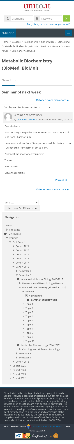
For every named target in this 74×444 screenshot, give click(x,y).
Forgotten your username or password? (48, 24)
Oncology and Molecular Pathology (41, 349)
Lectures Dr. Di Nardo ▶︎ (22, 208)
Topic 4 (29, 316)
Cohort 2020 (22, 250)
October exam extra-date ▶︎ (52, 100)
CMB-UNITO (8, 33)
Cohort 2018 (22, 258)
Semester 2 (25, 275)
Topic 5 (29, 320)
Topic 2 (29, 308)
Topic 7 (29, 328)
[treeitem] (37, 302)
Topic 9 (29, 337)
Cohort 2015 (22, 361)
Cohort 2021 (22, 246)
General (30, 291)
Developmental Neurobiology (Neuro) (42, 283)
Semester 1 (25, 270)
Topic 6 (29, 324)
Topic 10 (30, 341)
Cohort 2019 (22, 254)
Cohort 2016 (22, 266)
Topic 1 (29, 304)
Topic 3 (29, 312)
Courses (13, 237)
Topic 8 (29, 332)
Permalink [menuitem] (61, 180)
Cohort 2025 (19, 365)
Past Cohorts (19, 242)
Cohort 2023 (19, 374)
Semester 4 (25, 357)
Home (9, 225)
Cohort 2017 (22, 262)
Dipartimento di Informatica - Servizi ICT (47, 426)
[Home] (37, 7)
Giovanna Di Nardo (27, 119)
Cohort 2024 (19, 370)
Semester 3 (25, 353)
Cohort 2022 (19, 378)
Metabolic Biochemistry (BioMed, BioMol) (44, 287)
